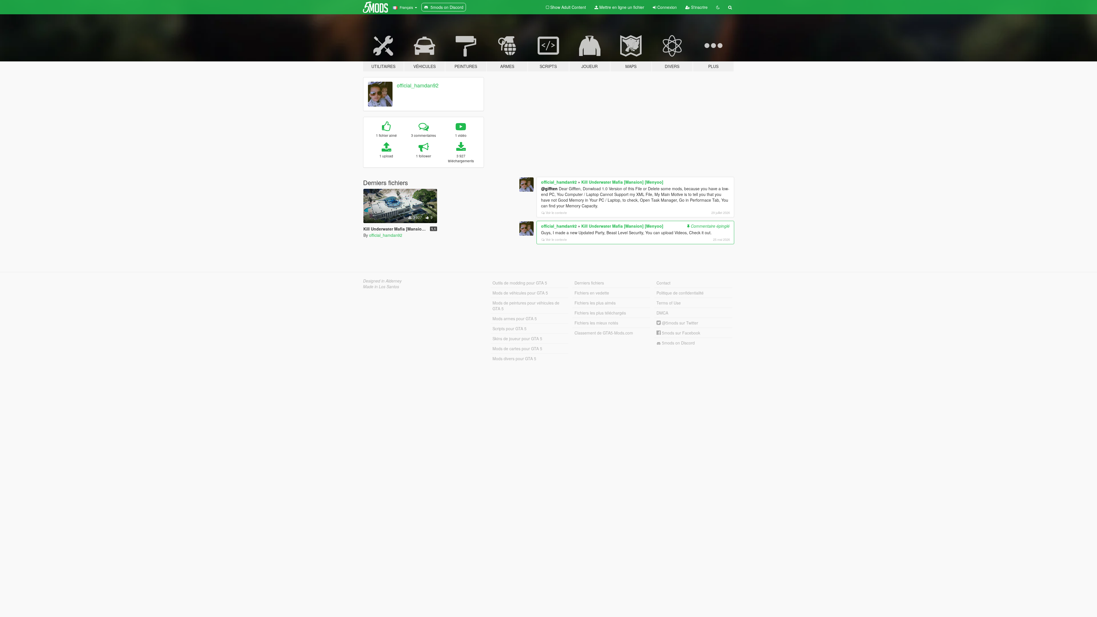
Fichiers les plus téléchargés (600, 313)
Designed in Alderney (382, 281)
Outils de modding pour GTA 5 (520, 283)
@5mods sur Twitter (679, 323)
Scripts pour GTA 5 (510, 328)
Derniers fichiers (589, 283)
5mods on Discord (678, 343)
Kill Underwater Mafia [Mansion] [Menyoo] (622, 182)
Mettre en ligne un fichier (621, 7)
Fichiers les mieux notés (596, 323)
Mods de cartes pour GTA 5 (517, 348)
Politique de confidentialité (680, 293)
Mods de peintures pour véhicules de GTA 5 (526, 305)
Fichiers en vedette (591, 293)
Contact (663, 283)
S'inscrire (699, 7)
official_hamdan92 (418, 85)
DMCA (662, 313)
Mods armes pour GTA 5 (515, 318)
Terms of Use (668, 303)
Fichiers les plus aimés (595, 303)
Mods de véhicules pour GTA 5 (520, 293)
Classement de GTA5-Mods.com (603, 333)
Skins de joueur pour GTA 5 (517, 338)
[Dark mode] (718, 7)
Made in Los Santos (381, 286)
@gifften (549, 188)
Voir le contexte (556, 212)
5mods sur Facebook (680, 333)
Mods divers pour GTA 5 (514, 358)
